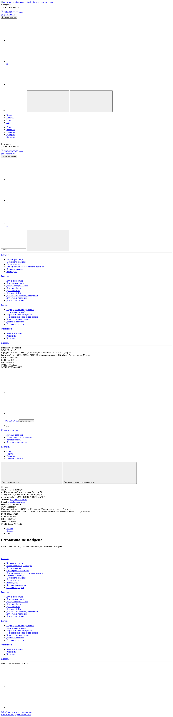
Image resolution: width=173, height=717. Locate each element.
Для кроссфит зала (15, 288)
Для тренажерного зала (17, 286)
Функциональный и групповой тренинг (25, 267)
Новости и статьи (14, 459)
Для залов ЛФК (13, 293)
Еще (8, 122)
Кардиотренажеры (15, 259)
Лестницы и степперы (16, 442)
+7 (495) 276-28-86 (18, 499)
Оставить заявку (9, 17)
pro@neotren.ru (8, 14)
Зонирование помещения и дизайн (22, 317)
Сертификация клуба (16, 312)
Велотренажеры (13, 440)
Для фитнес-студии (15, 283)
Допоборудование (14, 269)
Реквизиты (11, 336)
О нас (9, 451)
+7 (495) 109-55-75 (12, 12)
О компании (6, 329)
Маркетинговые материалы (19, 314)
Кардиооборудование (16, 585)
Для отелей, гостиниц (16, 298)
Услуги (4, 305)
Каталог (5, 255)
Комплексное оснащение (17, 319)
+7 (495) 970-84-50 (9, 421)
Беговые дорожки (14, 435)
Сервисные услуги (15, 324)
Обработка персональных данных (16, 712)
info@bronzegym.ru (16, 502)
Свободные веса (13, 264)
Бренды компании (14, 333)
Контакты (11, 338)
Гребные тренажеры (15, 575)
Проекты (10, 456)
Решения (5, 276)
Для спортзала (13, 290)
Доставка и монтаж (15, 322)
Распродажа (11, 271)
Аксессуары (12, 583)
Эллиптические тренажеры (19, 437)
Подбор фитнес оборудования (20, 309)
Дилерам (5, 343)
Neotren (9, 528)
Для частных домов (15, 300)
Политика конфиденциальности (16, 714)
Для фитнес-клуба (14, 281)
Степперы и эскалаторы (17, 570)
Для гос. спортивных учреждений (22, 295)
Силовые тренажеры (16, 262)
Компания (5, 447)
